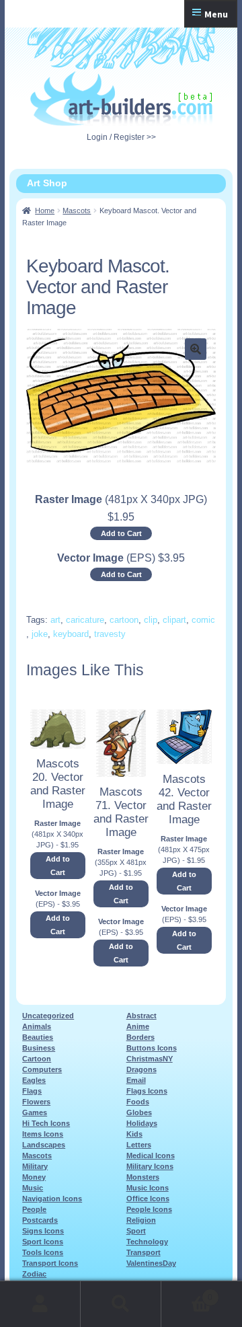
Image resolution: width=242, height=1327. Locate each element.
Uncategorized (48, 1016)
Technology (147, 1242)
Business (38, 1048)
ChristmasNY (149, 1059)
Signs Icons (43, 1231)
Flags (32, 1091)
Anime (137, 1026)
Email (136, 1080)
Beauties (37, 1037)
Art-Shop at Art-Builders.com (121, 98)
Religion (141, 1220)
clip (150, 620)
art (55, 620)
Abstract (141, 1016)
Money (34, 1177)
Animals (36, 1026)
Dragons (141, 1069)
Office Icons (147, 1199)
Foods (137, 1102)
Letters (138, 1145)
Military (35, 1166)
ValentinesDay (151, 1263)
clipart (174, 620)
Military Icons (149, 1166)
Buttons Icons (151, 1048)
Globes (139, 1112)
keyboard (71, 634)
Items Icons (42, 1134)
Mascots (77, 210)
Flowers (36, 1102)
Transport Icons (50, 1263)
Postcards (40, 1220)
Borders (140, 1037)
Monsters (142, 1177)
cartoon (124, 620)
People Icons (149, 1209)
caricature (85, 620)
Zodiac (34, 1274)
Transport (143, 1252)
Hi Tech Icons (46, 1123)
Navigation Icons (52, 1199)
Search (121, 1304)
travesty (110, 634)
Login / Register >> (121, 137)
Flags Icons (146, 1091)
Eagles (34, 1080)
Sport (136, 1231)
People (34, 1209)
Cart (186, 1293)
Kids (134, 1134)
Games (34, 1112)
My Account (40, 1304)
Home (44, 210)
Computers (42, 1069)
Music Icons (147, 1188)
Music (32, 1188)
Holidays (141, 1123)
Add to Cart (121, 533)
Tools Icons (42, 1252)
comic (203, 620)
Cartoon (36, 1059)
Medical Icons (150, 1155)
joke (40, 634)
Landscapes (43, 1145)
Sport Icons (42, 1242)
